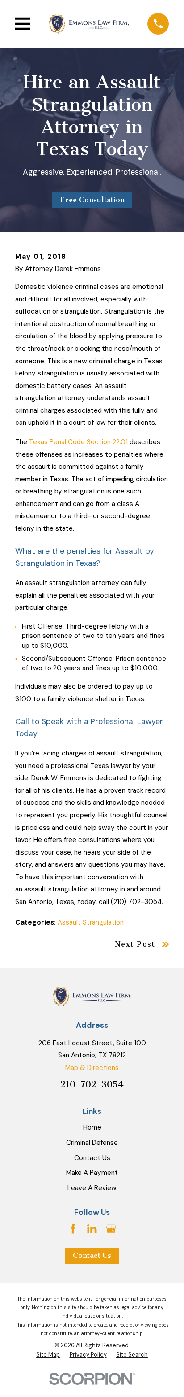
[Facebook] (73, 1228)
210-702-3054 (92, 1084)
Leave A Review (92, 1187)
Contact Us (92, 1157)
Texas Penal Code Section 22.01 (78, 441)
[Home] (89, 23)
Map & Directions (92, 1067)
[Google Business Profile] (111, 1228)
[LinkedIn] (91, 1228)
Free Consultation (92, 200)
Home (92, 1127)
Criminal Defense (92, 1142)
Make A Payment (92, 1172)
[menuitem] (48, 1355)
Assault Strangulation (91, 922)
